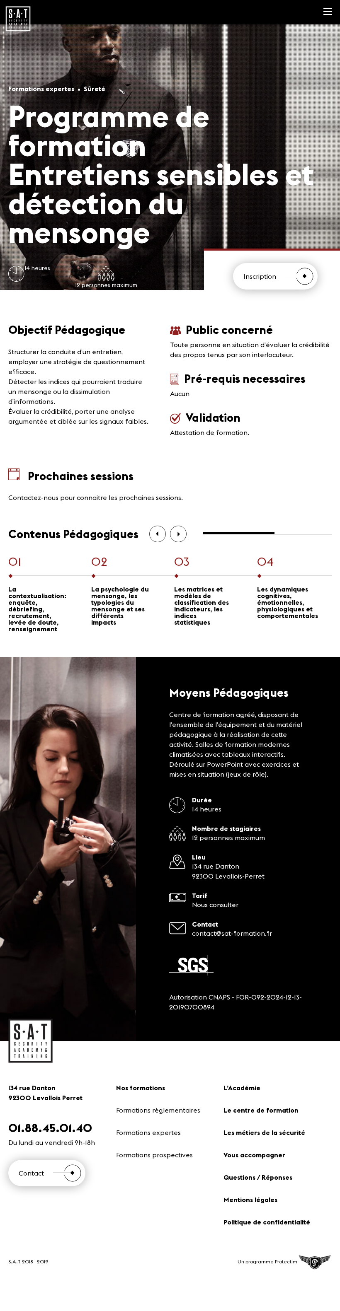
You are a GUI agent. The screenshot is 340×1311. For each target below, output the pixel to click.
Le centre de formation (261, 1110)
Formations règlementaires (158, 1110)
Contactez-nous (33, 497)
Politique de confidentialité (266, 1222)
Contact (31, 1173)
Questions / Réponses (257, 1177)
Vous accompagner (254, 1155)
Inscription (259, 276)
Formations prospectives (154, 1155)
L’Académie (241, 1088)
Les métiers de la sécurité (264, 1132)
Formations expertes (148, 1132)
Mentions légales (250, 1199)
